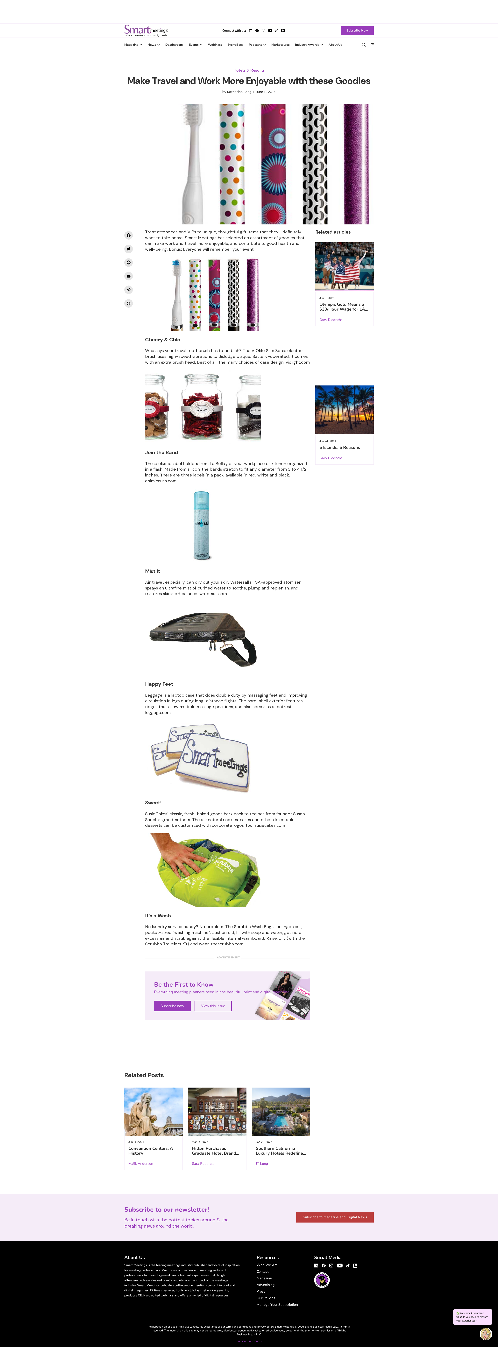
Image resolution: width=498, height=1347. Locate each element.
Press (261, 1291)
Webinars (215, 45)
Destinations (174, 45)
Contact (262, 1271)
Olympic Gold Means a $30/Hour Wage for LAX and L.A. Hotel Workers (343, 309)
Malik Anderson (140, 1163)
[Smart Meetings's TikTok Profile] (276, 30)
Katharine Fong (239, 91)
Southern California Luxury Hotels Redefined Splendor (280, 1153)
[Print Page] (128, 303)
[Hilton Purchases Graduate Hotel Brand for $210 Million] (217, 1112)
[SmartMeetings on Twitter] (128, 249)
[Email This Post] (128, 276)
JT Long (262, 1163)
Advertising (266, 1284)
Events (194, 45)
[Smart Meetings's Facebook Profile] (257, 30)
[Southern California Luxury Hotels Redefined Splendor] (281, 1112)
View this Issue (213, 1006)
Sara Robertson (204, 1163)
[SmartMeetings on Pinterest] (128, 262)
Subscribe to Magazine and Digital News (335, 1217)
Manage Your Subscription (277, 1304)
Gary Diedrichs (331, 319)
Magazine (131, 45)
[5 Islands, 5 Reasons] (344, 409)
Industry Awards (307, 45)
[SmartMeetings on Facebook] (128, 235)
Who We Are (267, 1265)
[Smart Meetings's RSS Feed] (283, 30)
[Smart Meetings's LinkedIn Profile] (250, 30)
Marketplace (280, 45)
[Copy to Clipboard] (128, 290)
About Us (335, 45)
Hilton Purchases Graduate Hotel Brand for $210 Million (214, 1153)
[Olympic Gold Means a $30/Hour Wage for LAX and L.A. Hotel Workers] (344, 266)
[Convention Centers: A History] (153, 1112)
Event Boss (235, 45)
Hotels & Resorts (249, 70)
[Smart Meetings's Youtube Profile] (270, 30)
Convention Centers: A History (150, 1151)
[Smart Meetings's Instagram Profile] (263, 30)
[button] (486, 1334)
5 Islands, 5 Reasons (339, 447)
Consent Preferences (249, 1341)
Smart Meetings (146, 31)
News (152, 45)
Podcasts (255, 45)
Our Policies (266, 1298)
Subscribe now (172, 1006)
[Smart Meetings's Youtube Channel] (340, 1265)
